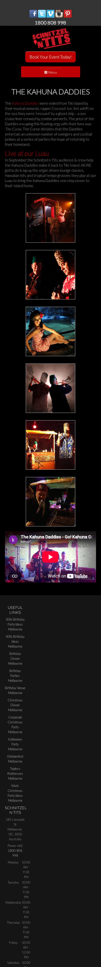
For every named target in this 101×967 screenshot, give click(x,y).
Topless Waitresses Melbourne (15, 773)
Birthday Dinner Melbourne (15, 658)
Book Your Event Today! (50, 56)
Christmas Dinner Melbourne (15, 705)
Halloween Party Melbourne (15, 744)
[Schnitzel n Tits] (50, 38)
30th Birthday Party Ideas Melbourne (15, 624)
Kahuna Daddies (25, 103)
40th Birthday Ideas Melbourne (15, 641)
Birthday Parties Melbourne (15, 676)
